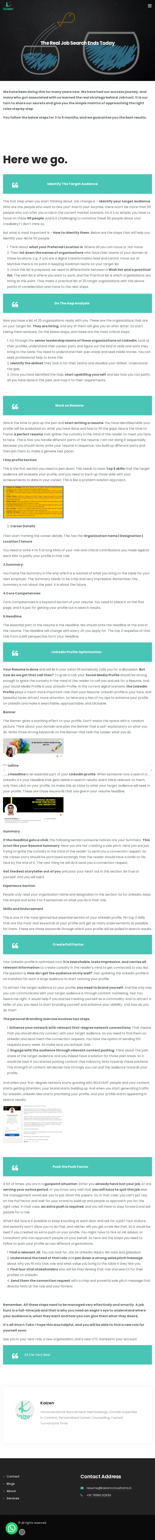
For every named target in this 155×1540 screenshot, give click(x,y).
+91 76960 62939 (99, 1495)
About (11, 1491)
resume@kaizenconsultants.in (109, 1488)
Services (13, 1498)
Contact (13, 1476)
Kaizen (47, 1403)
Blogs (11, 1484)
